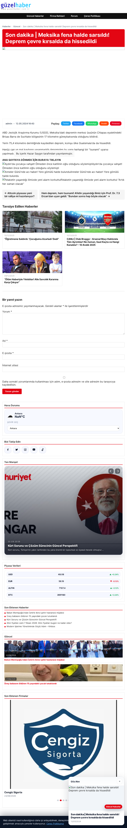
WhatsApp (92, 123)
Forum (74, 16)
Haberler (6, 26)
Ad (5, 340)
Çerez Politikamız (55, 823)
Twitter (66, 123)
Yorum (7, 311)
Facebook (78, 123)
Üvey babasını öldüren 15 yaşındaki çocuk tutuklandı (32, 616)
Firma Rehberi (57, 16)
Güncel (16, 26)
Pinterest (116, 123)
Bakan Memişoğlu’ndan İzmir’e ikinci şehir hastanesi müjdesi (35, 612)
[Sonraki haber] (117, 471)
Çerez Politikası (92, 16)
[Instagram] (25, 449)
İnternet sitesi (10, 365)
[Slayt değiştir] (58, 800)
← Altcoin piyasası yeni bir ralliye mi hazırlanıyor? (19, 195)
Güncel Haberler (35, 16)
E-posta (8, 353)
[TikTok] (42, 449)
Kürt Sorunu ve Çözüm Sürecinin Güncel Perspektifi (32, 619)
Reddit (104, 123)
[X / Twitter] (16, 449)
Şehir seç (12, 422)
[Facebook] (7, 449)
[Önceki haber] (111, 471)
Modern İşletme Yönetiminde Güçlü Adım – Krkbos (31, 626)
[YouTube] (33, 449)
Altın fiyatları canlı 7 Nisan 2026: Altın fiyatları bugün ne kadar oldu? (39, 623)
